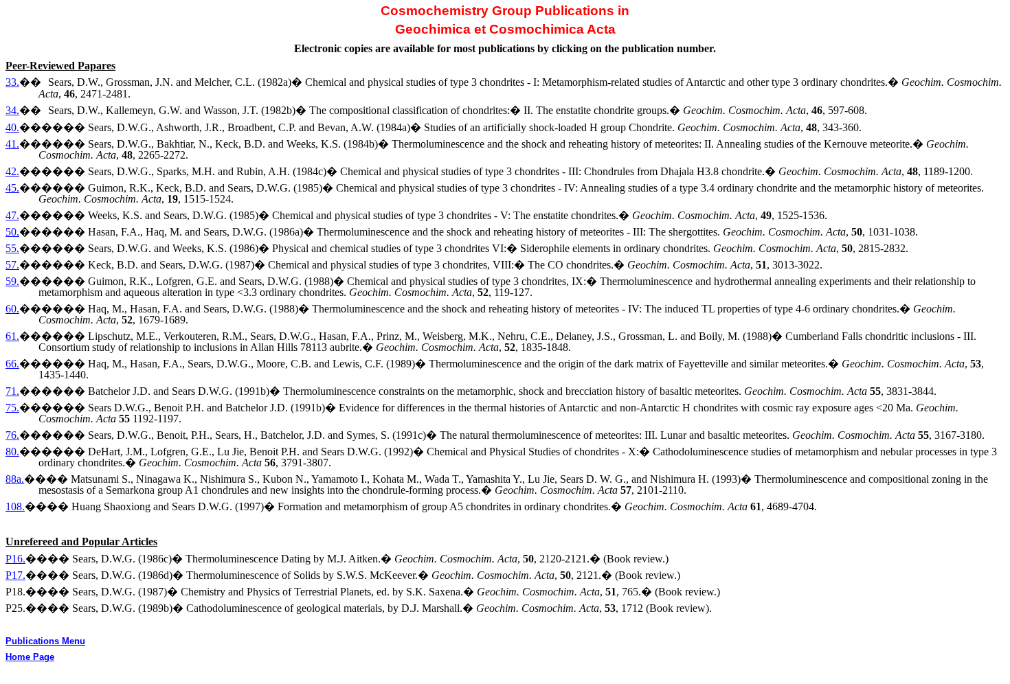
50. (12, 232)
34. (12, 110)
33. (12, 82)
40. (12, 127)
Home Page (29, 657)
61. (12, 336)
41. (12, 144)
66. (12, 363)
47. (12, 215)
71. (12, 391)
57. (12, 265)
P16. (15, 559)
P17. (15, 575)
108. (15, 506)
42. (12, 171)
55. (12, 248)
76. (12, 435)
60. (12, 309)
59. (12, 281)
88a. (14, 479)
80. (12, 451)
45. (12, 188)
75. (12, 407)
